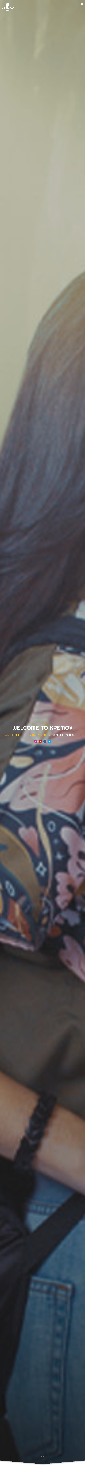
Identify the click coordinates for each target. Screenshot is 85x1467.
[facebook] (45, 743)
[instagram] (36, 743)
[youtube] (40, 743)
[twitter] (49, 743)
